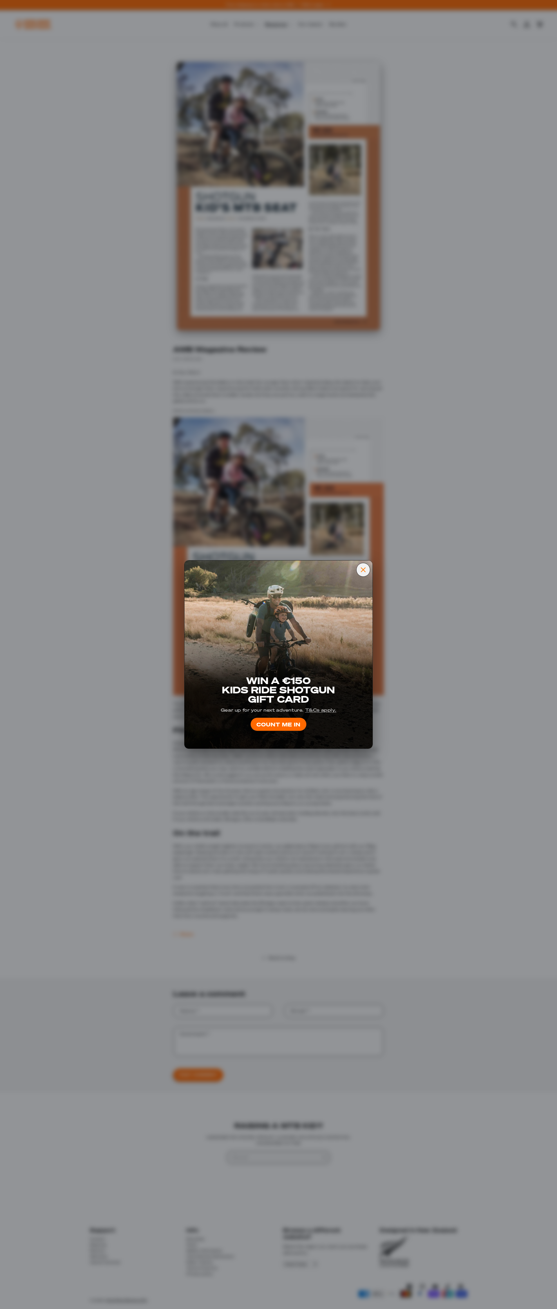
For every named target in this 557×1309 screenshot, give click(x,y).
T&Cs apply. (321, 710)
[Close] (363, 570)
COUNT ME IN (278, 724)
